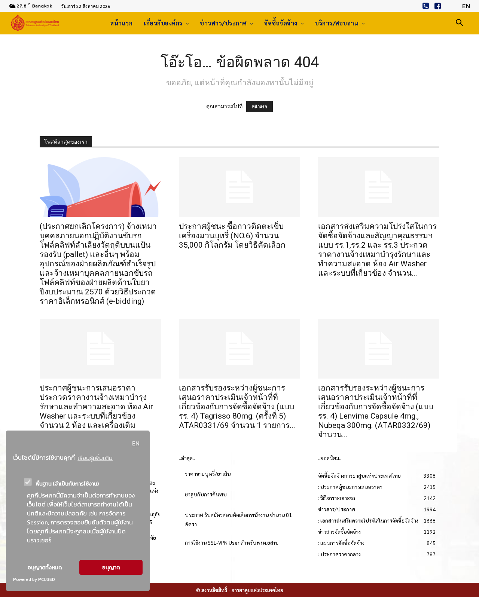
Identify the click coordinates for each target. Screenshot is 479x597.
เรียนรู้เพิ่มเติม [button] (95, 457)
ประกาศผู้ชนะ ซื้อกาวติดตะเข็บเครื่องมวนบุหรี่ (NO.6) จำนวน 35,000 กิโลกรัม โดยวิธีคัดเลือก (232, 235)
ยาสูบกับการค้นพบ (206, 494)
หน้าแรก (259, 106)
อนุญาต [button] (111, 567)
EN (136, 443)
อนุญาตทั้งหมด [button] (45, 567)
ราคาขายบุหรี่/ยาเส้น (208, 473)
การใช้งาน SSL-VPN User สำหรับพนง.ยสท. (231, 542)
